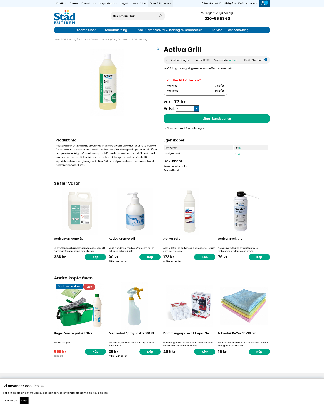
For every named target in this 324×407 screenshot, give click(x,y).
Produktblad (171, 170)
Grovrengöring (109, 39)
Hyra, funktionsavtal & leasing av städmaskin (169, 30)
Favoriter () (211, 3)
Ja (235, 153)
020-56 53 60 (217, 18)
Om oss (74, 3)
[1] (107, 83)
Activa (233, 60)
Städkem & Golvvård (89, 39)
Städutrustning (68, 39)
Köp (150, 257)
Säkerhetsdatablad (176, 166)
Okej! (24, 400)
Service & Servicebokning (230, 30)
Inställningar (11, 400)
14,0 (236, 147)
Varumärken (139, 3)
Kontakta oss (89, 3)
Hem (56, 39)
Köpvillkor (61, 3)
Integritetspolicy (108, 3)
